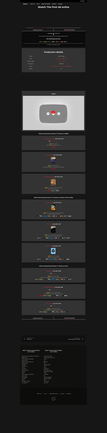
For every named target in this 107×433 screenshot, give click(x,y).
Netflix (32, 3)
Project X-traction (25, 370)
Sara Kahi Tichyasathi (47, 377)
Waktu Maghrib (24, 377)
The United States (61, 61)
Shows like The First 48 (37, 29)
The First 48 (49, 303)
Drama (40, 27)
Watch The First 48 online (69, 29)
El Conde (23, 367)
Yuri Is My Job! (46, 381)
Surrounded (24, 368)
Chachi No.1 (46, 382)
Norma (23, 372)
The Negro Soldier (49, 176)
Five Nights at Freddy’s (26, 381)
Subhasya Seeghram (47, 378)
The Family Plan (24, 382)
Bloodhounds (46, 368)
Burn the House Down (48, 356)
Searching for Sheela (49, 138)
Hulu (38, 3)
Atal (44, 363)
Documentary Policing (63, 66)
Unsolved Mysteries (49, 287)
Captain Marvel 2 (25, 360)
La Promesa (46, 374)
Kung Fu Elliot (49, 202)
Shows (60, 3)
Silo (44, 360)
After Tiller (49, 224)
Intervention (49, 271)
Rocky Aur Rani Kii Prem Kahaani (27, 358)
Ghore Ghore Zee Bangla (48, 371)
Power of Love (24, 375)
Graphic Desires (24, 357)
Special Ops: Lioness (47, 370)
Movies (54, 3)
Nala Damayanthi (47, 364)
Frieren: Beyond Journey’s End (49, 357)
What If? (23, 379)
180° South (49, 246)
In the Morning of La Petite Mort (27, 374)
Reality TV (44, 27)
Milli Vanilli (23, 364)
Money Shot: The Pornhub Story (27, 361)
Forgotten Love (24, 365)
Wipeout (29, 339)
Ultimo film (24, 378)
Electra (45, 367)
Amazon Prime (45, 3)
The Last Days (49, 155)
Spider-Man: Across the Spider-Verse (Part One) (30, 356)
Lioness (45, 358)
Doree (45, 379)
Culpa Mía (23, 371)
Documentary (36, 27)
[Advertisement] (53, 18)
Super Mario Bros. (25, 363)
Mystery (70, 66)
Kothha (45, 372)
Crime (51, 66)
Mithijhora (45, 361)
